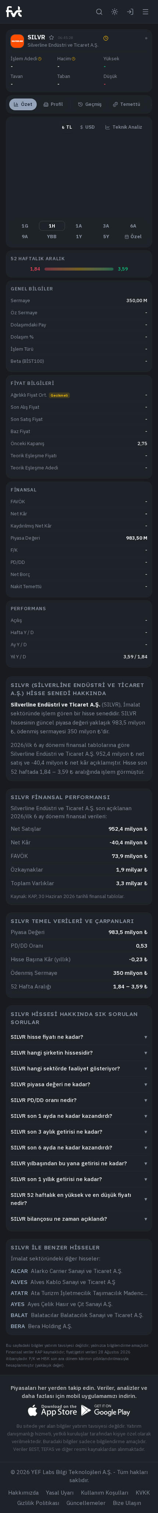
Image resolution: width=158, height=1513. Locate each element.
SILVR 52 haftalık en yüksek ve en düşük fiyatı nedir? (79, 1198)
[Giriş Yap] (130, 11)
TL (67, 127)
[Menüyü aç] (145, 11)
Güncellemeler (86, 1502)
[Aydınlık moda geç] (114, 11)
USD (90, 127)
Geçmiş (93, 104)
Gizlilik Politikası (38, 1502)
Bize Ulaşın (127, 1502)
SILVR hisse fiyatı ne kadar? (79, 1036)
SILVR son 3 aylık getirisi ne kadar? (79, 1131)
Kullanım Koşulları (104, 1492)
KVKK (143, 1492)
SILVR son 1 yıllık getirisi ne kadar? (79, 1179)
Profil (57, 104)
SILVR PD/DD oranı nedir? (79, 1100)
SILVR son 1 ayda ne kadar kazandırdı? (79, 1115)
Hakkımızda (23, 1492)
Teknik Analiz (127, 127)
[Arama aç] (99, 11)
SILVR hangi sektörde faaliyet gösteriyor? (79, 1068)
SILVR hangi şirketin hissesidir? (79, 1052)
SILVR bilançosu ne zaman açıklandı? (79, 1218)
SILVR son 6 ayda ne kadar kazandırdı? (79, 1147)
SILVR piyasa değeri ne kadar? (79, 1084)
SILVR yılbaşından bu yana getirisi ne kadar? (79, 1163)
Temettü (130, 104)
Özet (26, 104)
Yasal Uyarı (59, 1492)
